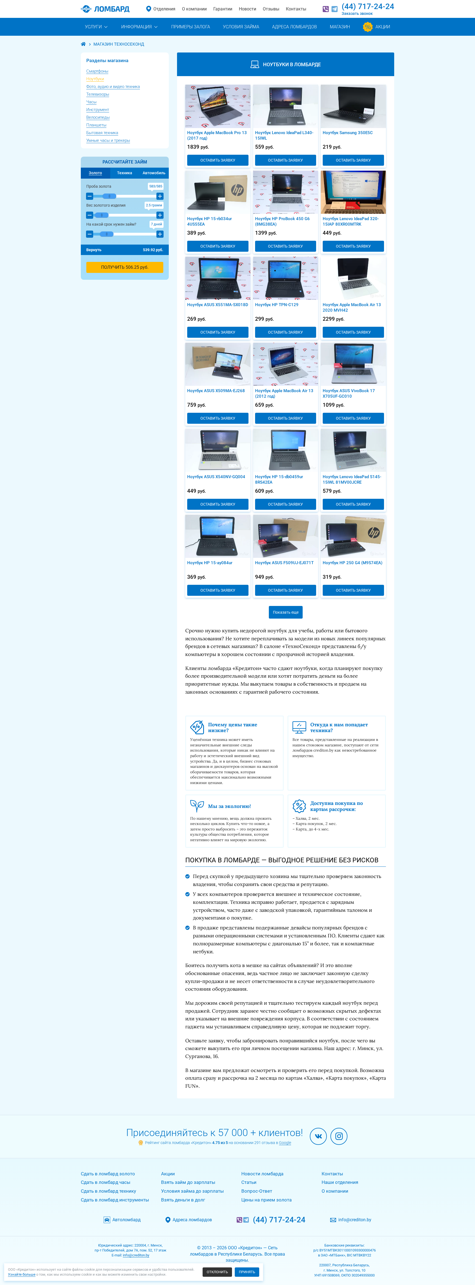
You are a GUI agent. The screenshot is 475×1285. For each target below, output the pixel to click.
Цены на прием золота (266, 1200)
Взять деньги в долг (183, 1200)
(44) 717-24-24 (368, 6)
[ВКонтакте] (318, 1136)
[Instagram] (338, 1136)
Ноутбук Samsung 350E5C (348, 132)
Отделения (164, 9)
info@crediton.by (354, 1220)
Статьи (248, 1182)
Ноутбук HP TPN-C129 (277, 304)
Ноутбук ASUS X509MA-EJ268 (216, 390)
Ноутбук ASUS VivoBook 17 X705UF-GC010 (349, 393)
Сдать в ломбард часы (105, 1182)
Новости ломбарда (262, 1173)
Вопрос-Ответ (256, 1191)
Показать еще (286, 612)
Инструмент (97, 109)
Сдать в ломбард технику (108, 1191)
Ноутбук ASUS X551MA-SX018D (217, 304)
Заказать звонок (357, 13)
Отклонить (217, 1272)
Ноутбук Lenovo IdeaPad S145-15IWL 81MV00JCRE (352, 479)
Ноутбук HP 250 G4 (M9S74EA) (352, 562)
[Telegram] (335, 9)
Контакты (296, 9)
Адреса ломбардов (192, 1220)
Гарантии (222, 9)
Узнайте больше (21, 1274)
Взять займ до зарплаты (188, 1182)
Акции (168, 1173)
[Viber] (326, 9)
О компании (194, 9)
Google (285, 1142)
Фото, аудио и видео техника (113, 86)
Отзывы (271, 9)
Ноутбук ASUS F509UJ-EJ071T (284, 562)
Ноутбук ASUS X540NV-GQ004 (216, 476)
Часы (91, 101)
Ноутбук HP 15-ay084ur (209, 562)
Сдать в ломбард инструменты (115, 1200)
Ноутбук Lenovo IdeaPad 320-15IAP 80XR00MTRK (351, 221)
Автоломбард (126, 1220)
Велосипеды (98, 117)
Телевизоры (97, 94)
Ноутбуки (95, 78)
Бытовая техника (102, 132)
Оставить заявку (217, 160)
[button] (89, 196)
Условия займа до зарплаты (192, 1191)
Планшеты (96, 125)
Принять (247, 1272)
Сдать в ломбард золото (108, 1173)
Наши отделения (340, 1182)
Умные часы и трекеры (108, 140)
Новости (247, 9)
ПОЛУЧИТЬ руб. (124, 267)
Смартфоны (97, 71)
